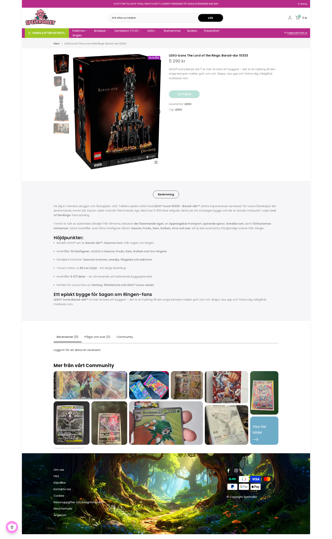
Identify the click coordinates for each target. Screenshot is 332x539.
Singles (77, 35)
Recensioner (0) (67, 337)
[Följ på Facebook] (228, 470)
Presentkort (211, 31)
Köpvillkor (60, 483)
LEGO (151, 31)
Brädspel (99, 31)
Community (125, 337)
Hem (57, 43)
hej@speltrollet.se (297, 32)
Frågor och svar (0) (97, 337)
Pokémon (78, 31)
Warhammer (172, 31)
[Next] (156, 112)
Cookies (59, 496)
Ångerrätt (60, 515)
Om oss (59, 470)
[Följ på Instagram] (236, 470)
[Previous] (77, 112)
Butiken (192, 31)
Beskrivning (166, 194)
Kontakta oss (62, 489)
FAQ (56, 476)
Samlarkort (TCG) (127, 31)
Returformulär (63, 509)
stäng (30, 4)
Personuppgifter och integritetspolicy (79, 502)
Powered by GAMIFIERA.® (69, 448)
